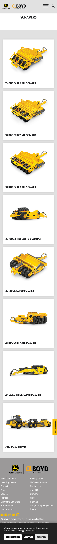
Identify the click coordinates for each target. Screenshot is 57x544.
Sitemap (34, 502)
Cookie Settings (13, 537)
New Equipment (8, 478)
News (33, 498)
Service (4, 494)
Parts (3, 490)
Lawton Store (7, 509)
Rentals (4, 498)
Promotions (6, 486)
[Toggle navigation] (46, 6)
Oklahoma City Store (10, 502)
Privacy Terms (36, 478)
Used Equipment (8, 482)
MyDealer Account (38, 482)
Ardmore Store (7, 506)
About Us (34, 490)
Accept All (28, 537)
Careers (34, 494)
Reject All (41, 537)
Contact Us (35, 486)
